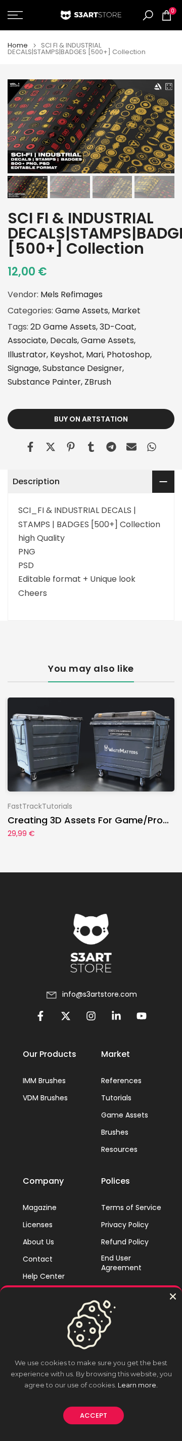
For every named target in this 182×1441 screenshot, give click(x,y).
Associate (27, 340)
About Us (38, 1242)
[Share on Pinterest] (71, 446)
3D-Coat (117, 327)
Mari (94, 354)
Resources (119, 1149)
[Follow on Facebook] (40, 1016)
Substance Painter (44, 382)
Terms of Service (131, 1208)
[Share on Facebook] (30, 446)
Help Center (44, 1276)
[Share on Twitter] (51, 446)
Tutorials (116, 1098)
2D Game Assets (63, 327)
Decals (63, 340)
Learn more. (138, 1385)
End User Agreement (121, 1263)
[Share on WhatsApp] (152, 446)
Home (18, 45)
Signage (23, 368)
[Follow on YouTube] (141, 1016)
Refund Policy (125, 1242)
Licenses (38, 1225)
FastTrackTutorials (40, 806)
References (121, 1081)
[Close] (173, 1296)
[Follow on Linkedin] (116, 1016)
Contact (38, 1259)
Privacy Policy (125, 1225)
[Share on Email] (131, 446)
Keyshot (66, 354)
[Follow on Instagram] (91, 1016)
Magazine (40, 1208)
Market (126, 310)
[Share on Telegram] (111, 446)
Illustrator (27, 354)
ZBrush (97, 382)
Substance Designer (82, 368)
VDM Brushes (45, 1098)
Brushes (114, 1132)
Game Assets (81, 310)
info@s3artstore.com (99, 994)
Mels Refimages (71, 294)
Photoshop (128, 354)
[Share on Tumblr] (91, 446)
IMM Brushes (44, 1081)
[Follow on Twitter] (66, 1016)
